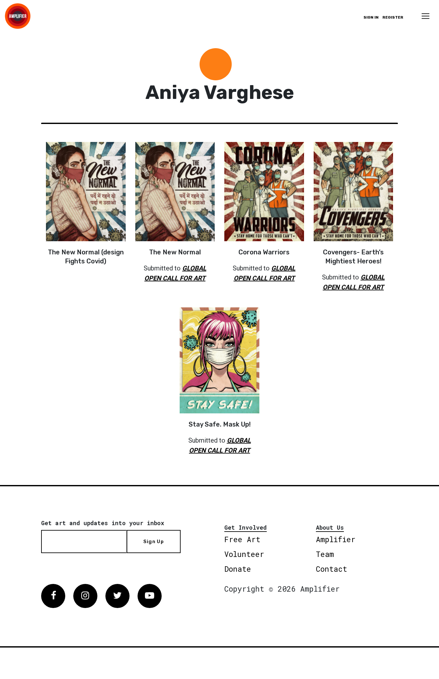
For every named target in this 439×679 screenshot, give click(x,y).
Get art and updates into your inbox (102, 523)
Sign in (371, 17)
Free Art (242, 539)
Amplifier (335, 539)
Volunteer (244, 554)
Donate (237, 569)
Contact (331, 569)
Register (392, 17)
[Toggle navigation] (425, 16)
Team (325, 554)
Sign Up (153, 541)
